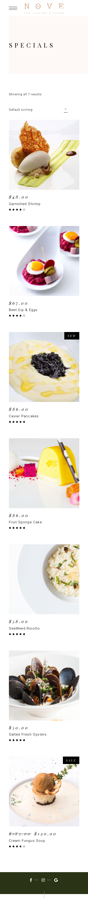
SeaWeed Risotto (24, 628)
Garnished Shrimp (25, 203)
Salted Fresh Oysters (28, 734)
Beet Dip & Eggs (23, 309)
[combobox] (38, 109)
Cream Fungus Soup (27, 840)
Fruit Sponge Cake (25, 522)
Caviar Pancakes (24, 416)
